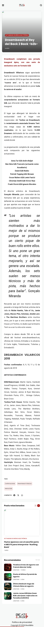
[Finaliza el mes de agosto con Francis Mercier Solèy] (7, 567)
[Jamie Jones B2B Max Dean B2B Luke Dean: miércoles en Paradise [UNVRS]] (7, 596)
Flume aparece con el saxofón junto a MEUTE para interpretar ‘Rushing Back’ (21, 544)
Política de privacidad (22, 622)
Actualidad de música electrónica (17, 35)
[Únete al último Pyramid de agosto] (7, 577)
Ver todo (38, 560)
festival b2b (8, 488)
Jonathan (16, 570)
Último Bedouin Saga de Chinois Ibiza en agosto (23, 585)
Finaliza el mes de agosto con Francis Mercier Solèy (26, 566)
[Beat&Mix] (22, 5)
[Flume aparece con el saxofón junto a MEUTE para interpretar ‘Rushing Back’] (22, 522)
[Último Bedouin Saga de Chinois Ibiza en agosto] (7, 586)
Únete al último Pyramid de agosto (25, 575)
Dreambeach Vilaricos (25, 483)
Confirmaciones (10, 483)
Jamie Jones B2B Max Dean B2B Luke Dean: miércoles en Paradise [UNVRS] (25, 595)
